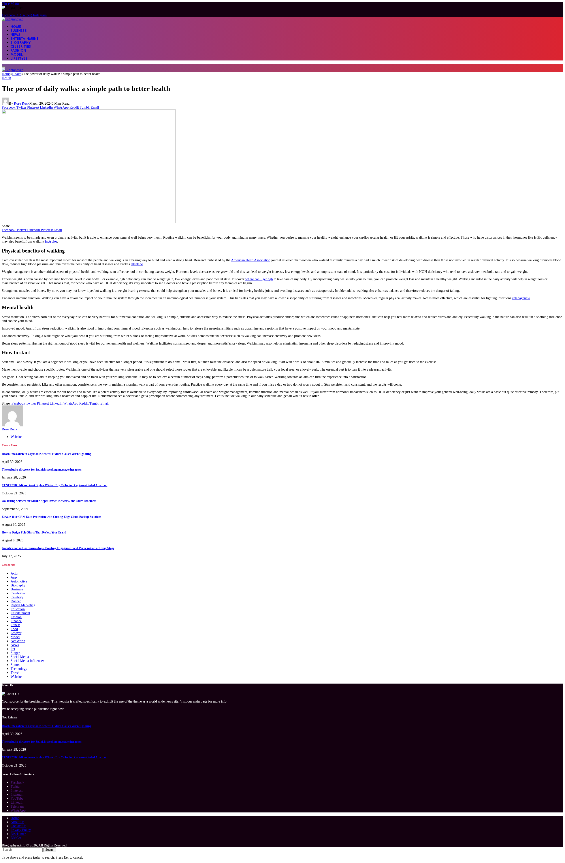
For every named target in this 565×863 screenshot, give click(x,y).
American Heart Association (250, 260)
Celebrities (21, 46)
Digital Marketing (23, 605)
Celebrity (17, 597)
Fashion (18, 50)
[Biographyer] (12, 19)
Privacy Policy (21, 830)
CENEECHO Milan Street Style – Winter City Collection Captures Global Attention (54, 485)
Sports (15, 665)
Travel (15, 673)
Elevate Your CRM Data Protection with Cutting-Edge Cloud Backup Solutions (51, 516)
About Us (17, 822)
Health (6, 78)
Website (16, 676)
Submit (49, 849)
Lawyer (16, 633)
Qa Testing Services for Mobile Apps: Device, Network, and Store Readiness (49, 501)
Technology (19, 669)
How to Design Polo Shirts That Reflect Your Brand (34, 532)
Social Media (20, 657)
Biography (21, 42)
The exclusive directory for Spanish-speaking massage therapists (41, 469)
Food (14, 629)
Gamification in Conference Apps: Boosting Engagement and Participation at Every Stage (58, 548)
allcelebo (137, 264)
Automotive (19, 581)
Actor (15, 573)
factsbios (51, 241)
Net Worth (18, 641)
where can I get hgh (259, 279)
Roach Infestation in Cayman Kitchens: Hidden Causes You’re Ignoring (46, 454)
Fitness (15, 625)
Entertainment (25, 38)
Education (18, 609)
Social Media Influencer (27, 661)
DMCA (16, 838)
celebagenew (521, 298)
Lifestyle (19, 58)
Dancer (16, 601)
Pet (13, 649)
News (16, 34)
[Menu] (3, 67)
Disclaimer (18, 834)
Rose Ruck (21, 103)
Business (19, 30)
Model (17, 54)
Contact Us (18, 826)
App (14, 577)
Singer (15, 653)
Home (16, 26)
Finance (16, 621)
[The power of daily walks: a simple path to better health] (89, 222)
